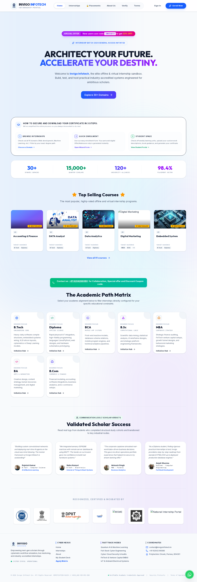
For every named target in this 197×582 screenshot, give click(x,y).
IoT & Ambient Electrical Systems (115, 561)
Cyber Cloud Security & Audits (114, 554)
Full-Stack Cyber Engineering (113, 551)
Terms (137, 5)
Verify (125, 5)
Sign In (157, 5)
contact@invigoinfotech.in (160, 547)
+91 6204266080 (78, 281)
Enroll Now (177, 5)
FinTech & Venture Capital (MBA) (114, 558)
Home (59, 5)
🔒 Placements (93, 5)
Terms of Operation (178, 575)
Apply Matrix (62, 561)
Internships (74, 5)
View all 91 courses (97, 258)
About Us (111, 5)
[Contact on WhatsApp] (189, 574)
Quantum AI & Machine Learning (114, 547)
